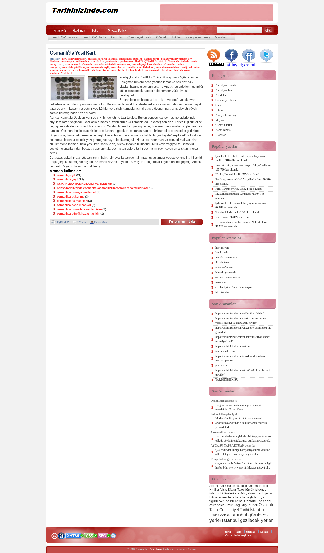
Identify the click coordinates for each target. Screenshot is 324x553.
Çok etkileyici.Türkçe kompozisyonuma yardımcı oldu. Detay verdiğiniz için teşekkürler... (242, 452)
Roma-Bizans (223, 130)
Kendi (239, 501)
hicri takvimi (222, 292)
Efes (260, 501)
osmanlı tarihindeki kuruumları (112, 64)
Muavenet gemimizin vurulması (239, 196)
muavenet (220, 282)
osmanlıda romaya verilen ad (76, 192)
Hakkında (79, 30)
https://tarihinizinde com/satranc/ (233, 346)
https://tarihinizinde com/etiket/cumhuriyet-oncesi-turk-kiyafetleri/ (243, 339)
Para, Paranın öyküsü (238, 188)
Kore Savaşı (233, 217)
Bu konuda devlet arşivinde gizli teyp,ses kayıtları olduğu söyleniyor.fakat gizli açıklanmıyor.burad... (243, 438)
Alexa (61, 535)
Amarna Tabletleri (259, 486)
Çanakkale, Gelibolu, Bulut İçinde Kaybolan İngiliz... (240, 158)
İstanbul (257, 509)
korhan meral (72, 64)
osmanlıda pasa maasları (74, 205)
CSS (90, 535)
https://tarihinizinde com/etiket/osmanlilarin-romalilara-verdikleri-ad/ (102, 188)
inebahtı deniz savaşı (226, 257)
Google (264, 531)
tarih (228, 531)
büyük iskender (256, 489)
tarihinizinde (152, 70)
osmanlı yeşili (66, 175)
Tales (240, 489)
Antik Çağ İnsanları (66, 37)
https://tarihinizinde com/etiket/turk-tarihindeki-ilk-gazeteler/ (243, 330)
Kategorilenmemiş (197, 37)
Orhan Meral (101, 222)
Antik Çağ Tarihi (95, 37)
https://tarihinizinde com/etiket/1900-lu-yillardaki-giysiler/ (243, 372)
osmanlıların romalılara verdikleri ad (132, 67)
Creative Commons (54, 535)
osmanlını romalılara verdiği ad (174, 67)
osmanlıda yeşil (100, 67)
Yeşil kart (66, 72)
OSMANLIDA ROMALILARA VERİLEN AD (84, 183)
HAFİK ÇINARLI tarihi (149, 61)
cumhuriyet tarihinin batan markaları (82, 61)
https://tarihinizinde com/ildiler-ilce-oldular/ (239, 313)
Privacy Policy (117, 30)
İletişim (96, 30)
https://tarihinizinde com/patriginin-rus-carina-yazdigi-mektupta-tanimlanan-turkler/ (241, 320)
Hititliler (176, 37)
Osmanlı (87, 64)
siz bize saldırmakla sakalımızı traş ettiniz (92, 70)
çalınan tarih (255, 493)
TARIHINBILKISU (226, 379)
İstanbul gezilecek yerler (247, 520)
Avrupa (224, 501)
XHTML (74, 535)
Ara (268, 30)
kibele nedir (221, 252)
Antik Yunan (227, 486)
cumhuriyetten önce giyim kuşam (233, 287)
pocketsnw (221, 365)
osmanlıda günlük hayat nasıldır (78, 213)
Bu (232, 501)
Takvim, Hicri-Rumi (238, 212)
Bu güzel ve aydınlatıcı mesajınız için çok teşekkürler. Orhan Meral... (238, 407)
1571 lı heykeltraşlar (74, 58)
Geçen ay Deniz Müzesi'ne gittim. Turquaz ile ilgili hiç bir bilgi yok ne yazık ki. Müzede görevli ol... (243, 465)
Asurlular (117, 37)
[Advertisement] (216, 12)
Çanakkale (219, 514)
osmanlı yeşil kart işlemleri (147, 64)
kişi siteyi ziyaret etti (240, 65)
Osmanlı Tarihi (223, 125)
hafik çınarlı (172, 61)
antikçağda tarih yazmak (102, 58)
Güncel (161, 37)
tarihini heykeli (134, 70)
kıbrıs (237, 497)
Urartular (220, 135)
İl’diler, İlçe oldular (238, 174)
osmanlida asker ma (70, 196)
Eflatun (232, 489)
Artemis (214, 486)
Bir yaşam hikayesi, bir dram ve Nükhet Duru (241, 224)
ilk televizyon (222, 262)
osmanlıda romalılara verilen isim (79, 209)
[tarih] (100, 19)
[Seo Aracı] (113, 537)
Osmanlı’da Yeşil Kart (73, 53)
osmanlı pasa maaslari (72, 201)
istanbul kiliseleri (221, 493)
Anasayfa (60, 30)
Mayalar (220, 37)
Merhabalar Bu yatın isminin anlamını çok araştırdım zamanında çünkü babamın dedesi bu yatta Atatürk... (241, 423)
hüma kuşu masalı (225, 272)
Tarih (121, 70)
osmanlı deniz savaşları (228, 277)
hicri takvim (222, 247)
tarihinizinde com (225, 351)
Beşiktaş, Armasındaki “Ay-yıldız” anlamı (243, 181)
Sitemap (250, 531)
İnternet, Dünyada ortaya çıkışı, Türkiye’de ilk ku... (244, 167)
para (268, 493)
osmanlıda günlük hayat (75, 67)
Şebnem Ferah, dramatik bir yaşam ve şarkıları (241, 205)
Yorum (82, 222)
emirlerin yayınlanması (119, 61)
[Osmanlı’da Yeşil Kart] (182, 222)
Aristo (223, 489)
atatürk (240, 493)
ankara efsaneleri (224, 267)
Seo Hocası (156, 549)
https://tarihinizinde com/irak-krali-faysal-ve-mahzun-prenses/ (240, 358)
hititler (213, 497)
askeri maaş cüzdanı (130, 58)
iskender (225, 497)
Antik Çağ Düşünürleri (241, 505)
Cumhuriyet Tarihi (139, 37)
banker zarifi (151, 58)
